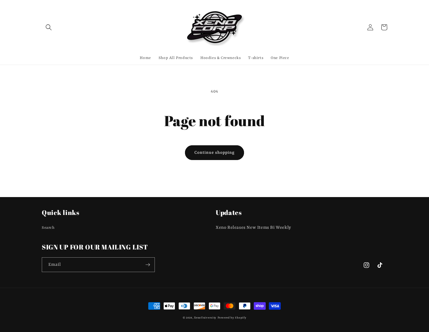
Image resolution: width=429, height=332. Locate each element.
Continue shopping (214, 152)
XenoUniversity (205, 317)
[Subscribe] (148, 264)
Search (48, 228)
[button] (49, 27)
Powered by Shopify (232, 317)
